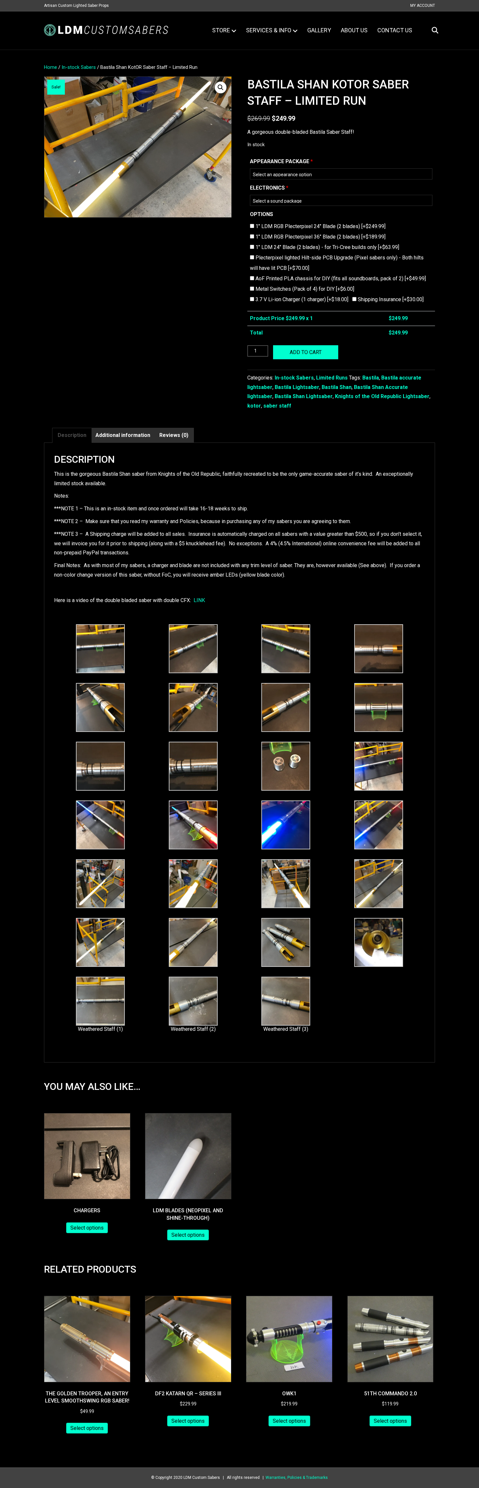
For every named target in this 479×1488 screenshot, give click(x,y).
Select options (87, 1228)
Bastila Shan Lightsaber (304, 396)
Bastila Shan (337, 387)
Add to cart (306, 352)
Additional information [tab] (122, 435)
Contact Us (394, 30)
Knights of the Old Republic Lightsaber (382, 396)
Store (221, 30)
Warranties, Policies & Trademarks (297, 1477)
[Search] (431, 30)
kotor (254, 406)
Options (261, 214)
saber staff (277, 406)
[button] (220, 87)
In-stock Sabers (79, 67)
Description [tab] (72, 435)
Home (50, 67)
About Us (354, 30)
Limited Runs (332, 378)
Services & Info (268, 30)
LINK (199, 600)
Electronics (269, 188)
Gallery (319, 30)
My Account (422, 5)
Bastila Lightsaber (297, 387)
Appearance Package (281, 161)
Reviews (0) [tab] (173, 435)
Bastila (370, 378)
